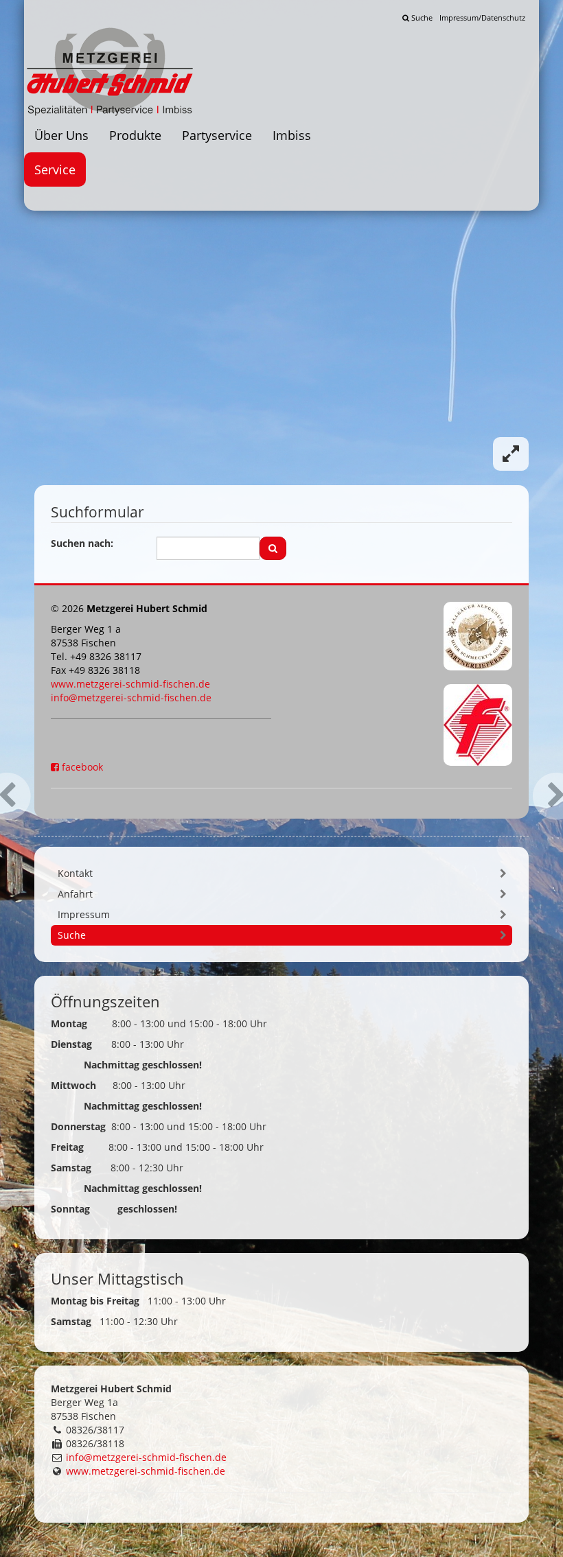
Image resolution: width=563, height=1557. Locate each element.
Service (55, 169)
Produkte (135, 135)
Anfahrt (75, 893)
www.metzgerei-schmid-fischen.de (130, 683)
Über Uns (61, 135)
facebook (81, 766)
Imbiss (292, 135)
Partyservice (217, 135)
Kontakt (75, 873)
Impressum (84, 914)
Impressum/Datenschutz (482, 17)
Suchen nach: (82, 543)
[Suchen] (273, 548)
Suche (421, 17)
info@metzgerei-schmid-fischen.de (131, 697)
